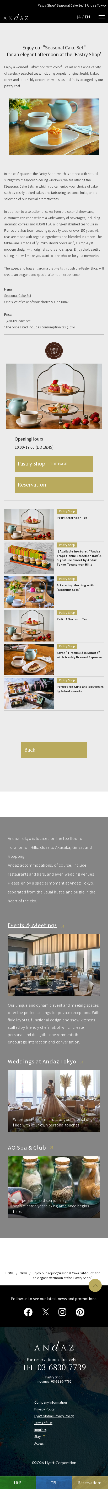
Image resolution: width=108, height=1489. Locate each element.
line (18, 1482)
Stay (37, 1436)
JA (79, 16)
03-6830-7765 (61, 1381)
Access (39, 1443)
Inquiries (40, 1430)
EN (87, 16)
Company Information (50, 1402)
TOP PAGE (42, 464)
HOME (10, 1273)
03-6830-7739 (61, 1367)
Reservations (90, 1482)
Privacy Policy (44, 1409)
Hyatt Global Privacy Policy (54, 1416)
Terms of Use (43, 1423)
